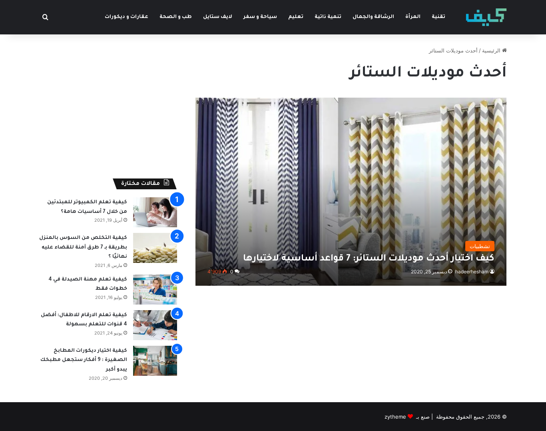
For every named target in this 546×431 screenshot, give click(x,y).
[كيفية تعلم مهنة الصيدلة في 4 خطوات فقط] (155, 290)
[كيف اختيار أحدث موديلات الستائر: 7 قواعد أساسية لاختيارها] (351, 191)
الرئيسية (492, 50)
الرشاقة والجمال (373, 17)
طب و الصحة (175, 17)
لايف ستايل (217, 17)
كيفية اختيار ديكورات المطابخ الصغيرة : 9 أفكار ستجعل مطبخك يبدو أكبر (83, 360)
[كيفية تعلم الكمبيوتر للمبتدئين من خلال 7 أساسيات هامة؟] (155, 212)
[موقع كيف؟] (486, 17)
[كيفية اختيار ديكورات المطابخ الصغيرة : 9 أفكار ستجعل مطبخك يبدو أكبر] (155, 361)
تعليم (295, 17)
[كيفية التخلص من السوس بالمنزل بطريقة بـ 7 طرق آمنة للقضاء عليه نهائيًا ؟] (155, 248)
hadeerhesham (471, 272)
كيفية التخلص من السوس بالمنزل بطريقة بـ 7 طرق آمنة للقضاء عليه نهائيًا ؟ (83, 247)
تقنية (438, 17)
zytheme (395, 416)
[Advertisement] (108, 102)
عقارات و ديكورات (126, 17)
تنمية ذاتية (328, 17)
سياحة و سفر (260, 17)
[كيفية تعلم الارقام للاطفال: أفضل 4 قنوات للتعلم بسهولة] (155, 325)
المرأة (412, 17)
